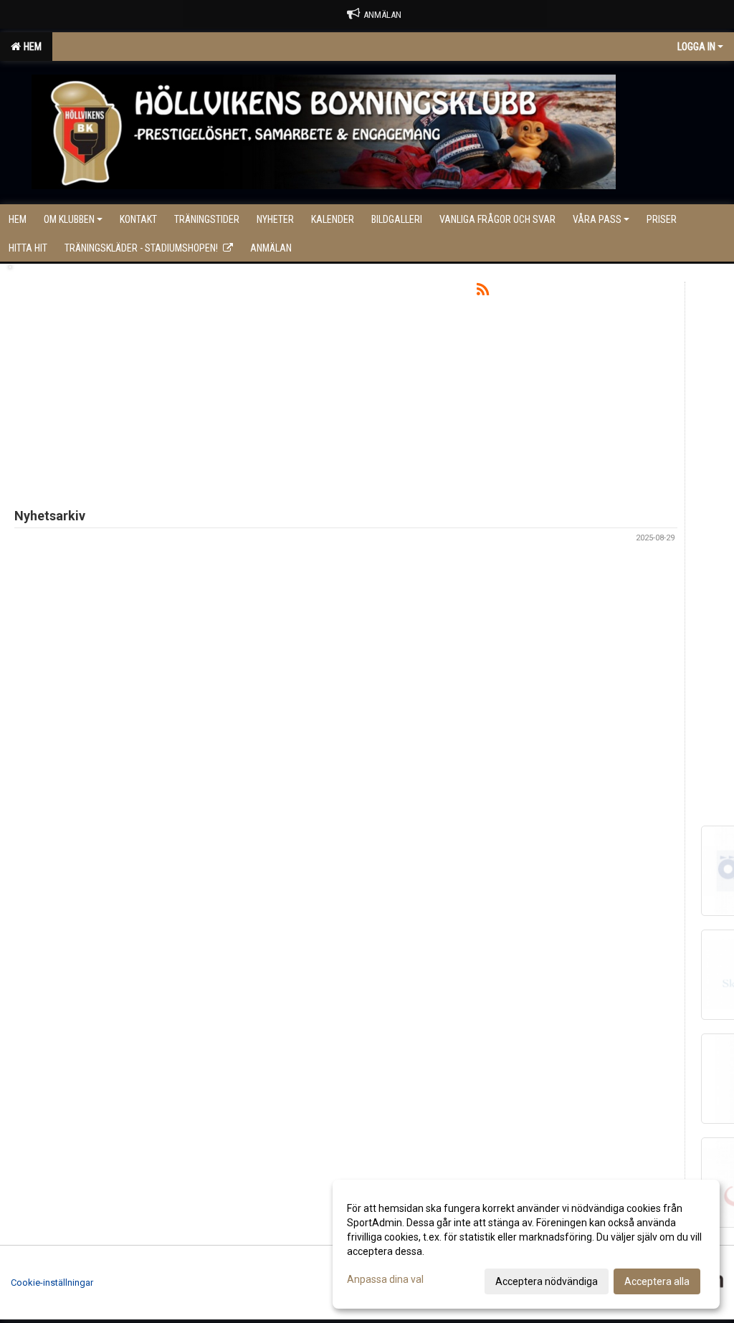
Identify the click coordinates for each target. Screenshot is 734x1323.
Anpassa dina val (385, 1279)
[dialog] (526, 1244)
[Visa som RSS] (483, 292)
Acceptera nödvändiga (546, 1281)
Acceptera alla (657, 1281)
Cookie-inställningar (52, 1282)
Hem (30, 46)
